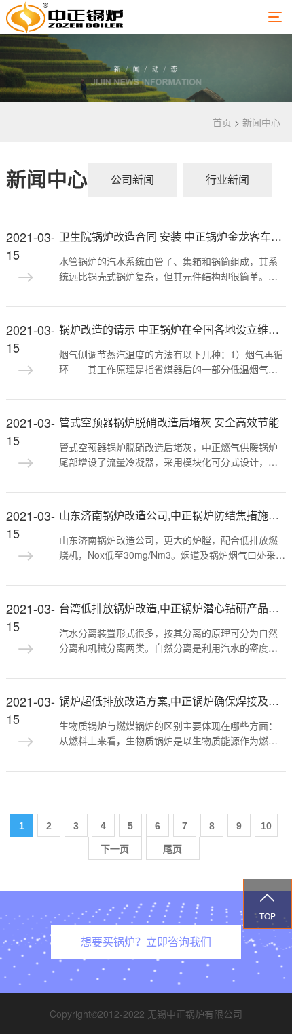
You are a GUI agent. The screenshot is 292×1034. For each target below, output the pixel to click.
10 (266, 825)
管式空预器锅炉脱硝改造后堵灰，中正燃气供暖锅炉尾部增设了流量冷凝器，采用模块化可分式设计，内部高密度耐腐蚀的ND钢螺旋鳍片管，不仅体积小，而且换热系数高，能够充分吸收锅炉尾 (170, 455)
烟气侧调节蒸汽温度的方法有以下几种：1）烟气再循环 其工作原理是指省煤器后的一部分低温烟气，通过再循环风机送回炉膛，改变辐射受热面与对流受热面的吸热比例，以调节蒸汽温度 (171, 362)
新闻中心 (261, 122)
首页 (222, 122)
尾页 (172, 848)
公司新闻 (132, 179)
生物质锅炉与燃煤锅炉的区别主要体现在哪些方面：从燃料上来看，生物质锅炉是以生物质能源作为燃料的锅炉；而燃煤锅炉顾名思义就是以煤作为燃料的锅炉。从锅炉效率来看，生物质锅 (168, 734)
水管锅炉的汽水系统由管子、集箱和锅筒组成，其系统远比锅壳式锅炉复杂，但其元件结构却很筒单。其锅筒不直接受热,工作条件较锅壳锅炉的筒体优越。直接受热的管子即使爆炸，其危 (169, 269)
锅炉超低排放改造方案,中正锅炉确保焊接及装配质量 (172, 701)
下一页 (115, 848)
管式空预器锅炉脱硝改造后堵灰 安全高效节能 (169, 422)
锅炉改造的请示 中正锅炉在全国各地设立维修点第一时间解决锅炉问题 (172, 329)
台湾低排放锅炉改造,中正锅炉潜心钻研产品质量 (172, 608)
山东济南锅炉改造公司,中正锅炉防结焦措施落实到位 (172, 515)
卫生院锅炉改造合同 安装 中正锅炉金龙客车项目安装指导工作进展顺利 (172, 236)
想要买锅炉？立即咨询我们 (146, 941)
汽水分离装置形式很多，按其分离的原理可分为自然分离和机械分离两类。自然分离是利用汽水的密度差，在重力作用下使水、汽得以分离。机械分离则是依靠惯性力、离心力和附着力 (168, 641)
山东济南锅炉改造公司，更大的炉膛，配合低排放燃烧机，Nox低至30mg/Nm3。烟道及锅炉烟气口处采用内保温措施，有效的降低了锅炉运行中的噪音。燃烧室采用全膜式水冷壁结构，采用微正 (172, 548)
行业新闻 (227, 179)
